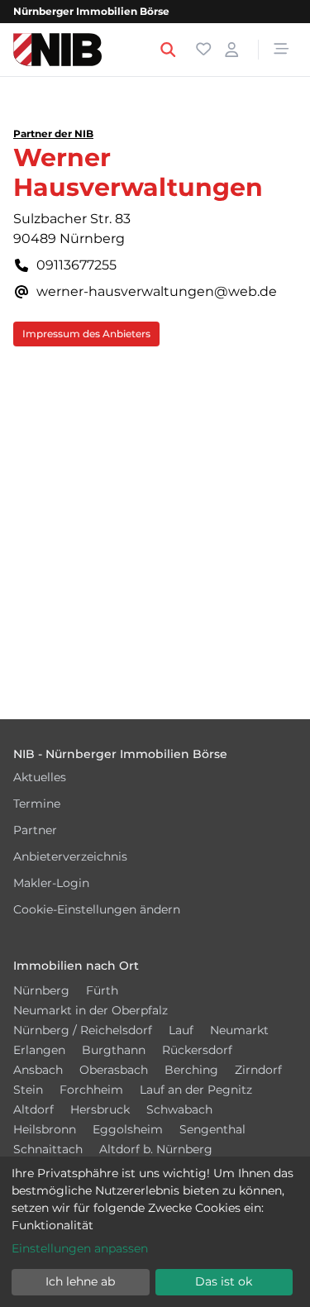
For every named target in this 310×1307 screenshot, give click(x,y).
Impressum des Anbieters (86, 333)
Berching (191, 1069)
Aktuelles (39, 777)
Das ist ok (223, 1281)
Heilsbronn (44, 1129)
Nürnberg (41, 990)
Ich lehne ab (80, 1281)
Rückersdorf (197, 1049)
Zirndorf (258, 1069)
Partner (35, 830)
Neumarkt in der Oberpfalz (90, 1010)
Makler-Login (51, 882)
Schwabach (179, 1109)
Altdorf (33, 1109)
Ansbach (38, 1069)
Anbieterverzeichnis (70, 856)
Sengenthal (212, 1129)
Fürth (102, 990)
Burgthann (113, 1049)
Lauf (181, 1030)
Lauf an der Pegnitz (196, 1089)
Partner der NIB (53, 133)
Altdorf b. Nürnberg (155, 1149)
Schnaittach (48, 1149)
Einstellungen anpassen (80, 1248)
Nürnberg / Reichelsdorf (82, 1030)
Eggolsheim (128, 1129)
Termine (36, 803)
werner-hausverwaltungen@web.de (156, 291)
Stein (28, 1089)
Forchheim (91, 1089)
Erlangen (39, 1049)
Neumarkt (239, 1030)
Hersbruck (100, 1109)
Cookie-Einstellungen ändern (96, 909)
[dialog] (155, 1232)
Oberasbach (113, 1069)
